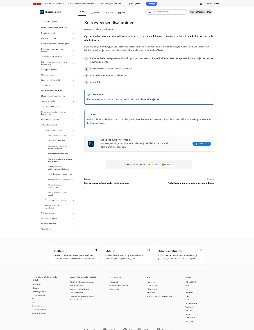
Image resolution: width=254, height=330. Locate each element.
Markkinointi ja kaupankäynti (110, 4)
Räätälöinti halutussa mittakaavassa (82, 282)
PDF (33, 299)
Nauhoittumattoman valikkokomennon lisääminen (59, 168)
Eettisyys (188, 314)
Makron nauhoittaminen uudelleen (57, 193)
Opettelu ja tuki (134, 4)
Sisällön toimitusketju (77, 286)
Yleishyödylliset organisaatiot (118, 286)
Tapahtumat (189, 293)
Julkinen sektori (114, 289)
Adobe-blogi (189, 321)
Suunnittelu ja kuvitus (39, 292)
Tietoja (187, 286)
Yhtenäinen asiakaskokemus (79, 289)
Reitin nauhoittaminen (56, 141)
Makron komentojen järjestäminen (55, 186)
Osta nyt (151, 4)
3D (33, 302)
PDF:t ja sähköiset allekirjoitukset (80, 4)
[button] (201, 4)
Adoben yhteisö (152, 289)
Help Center (151, 282)
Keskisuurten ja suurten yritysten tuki (159, 296)
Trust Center (189, 310)
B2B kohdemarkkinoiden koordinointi (82, 296)
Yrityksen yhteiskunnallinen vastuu (196, 300)
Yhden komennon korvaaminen (60, 174)
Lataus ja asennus (153, 286)
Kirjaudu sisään (213, 4)
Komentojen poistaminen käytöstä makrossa (57, 147)
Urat (186, 289)
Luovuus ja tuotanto (76, 293)
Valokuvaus (35, 288)
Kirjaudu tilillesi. (190, 282)
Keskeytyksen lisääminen (58, 154)
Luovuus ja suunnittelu (53, 4)
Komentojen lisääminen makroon (60, 179)
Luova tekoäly (36, 284)
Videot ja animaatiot (38, 295)
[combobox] (166, 12)
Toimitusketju (189, 307)
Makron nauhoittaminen (57, 135)
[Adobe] (37, 3)
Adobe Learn (151, 293)
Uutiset (187, 296)
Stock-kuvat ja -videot (39, 309)
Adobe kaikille (190, 318)
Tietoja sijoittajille (191, 303)
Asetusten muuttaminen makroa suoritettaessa (60, 160)
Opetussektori (113, 282)
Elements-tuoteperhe (39, 306)
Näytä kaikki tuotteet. (39, 313)
